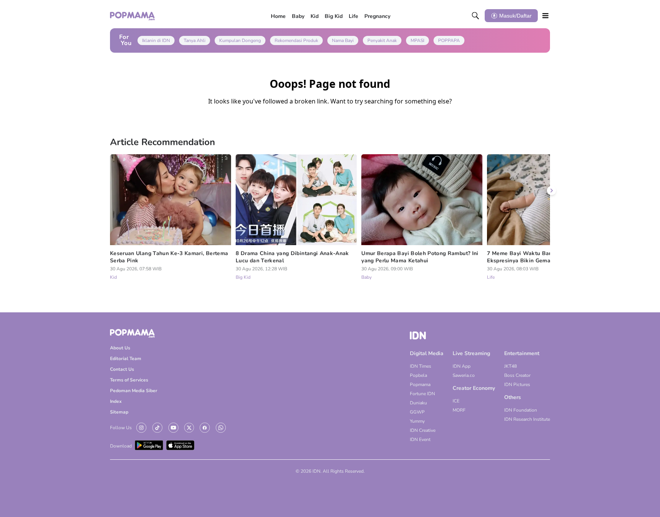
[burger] (545, 15)
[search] (475, 15)
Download (121, 446)
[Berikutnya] (551, 190)
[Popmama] (132, 15)
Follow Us (121, 428)
